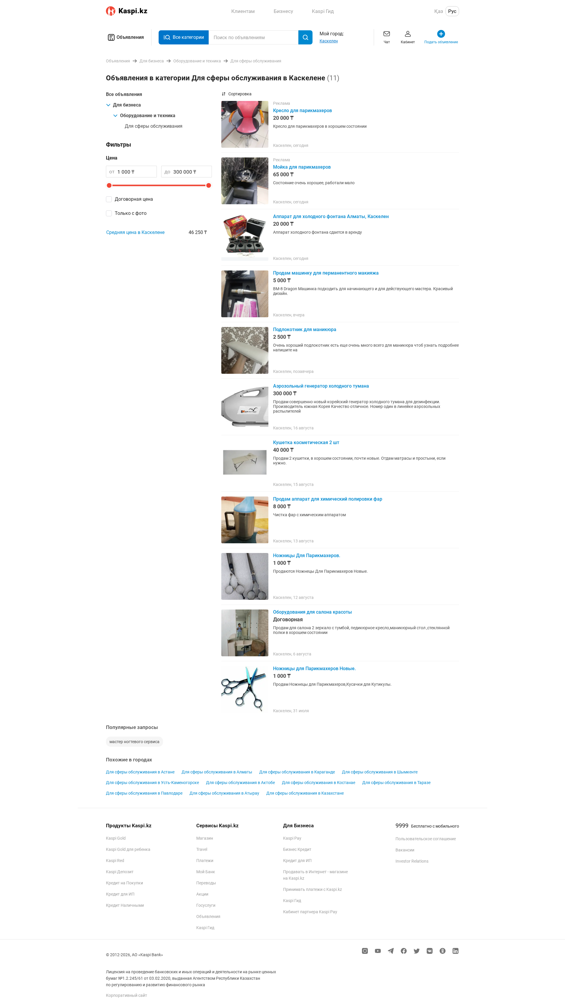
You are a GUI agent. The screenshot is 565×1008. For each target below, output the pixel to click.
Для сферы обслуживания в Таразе (396, 782)
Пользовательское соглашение (426, 838)
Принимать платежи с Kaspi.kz (312, 889)
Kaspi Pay (292, 838)
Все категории (188, 37)
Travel (201, 849)
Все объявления (124, 94)
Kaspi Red (115, 860)
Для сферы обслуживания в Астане (140, 772)
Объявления (130, 37)
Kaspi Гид (205, 927)
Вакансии (405, 850)
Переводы (206, 883)
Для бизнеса (127, 105)
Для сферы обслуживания (153, 126)
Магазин (204, 838)
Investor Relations (412, 861)
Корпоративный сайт (126, 995)
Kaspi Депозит (120, 871)
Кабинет (408, 42)
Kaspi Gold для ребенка (128, 849)
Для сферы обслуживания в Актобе (240, 782)
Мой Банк (205, 871)
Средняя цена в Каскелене (135, 232)
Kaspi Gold (116, 838)
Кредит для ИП (120, 894)
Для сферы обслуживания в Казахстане (305, 793)
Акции (202, 894)
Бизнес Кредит (297, 849)
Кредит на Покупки (124, 883)
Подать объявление (441, 42)
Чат (387, 42)
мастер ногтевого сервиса (134, 741)
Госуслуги (205, 905)
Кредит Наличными (125, 905)
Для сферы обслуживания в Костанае (318, 782)
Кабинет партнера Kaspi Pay (310, 911)
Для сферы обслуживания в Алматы (217, 772)
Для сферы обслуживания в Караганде (297, 772)
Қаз (438, 11)
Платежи (204, 860)
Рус (452, 11)
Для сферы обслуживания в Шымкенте (380, 772)
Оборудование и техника (147, 115)
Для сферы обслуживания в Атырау (224, 793)
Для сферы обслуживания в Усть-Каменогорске (152, 782)
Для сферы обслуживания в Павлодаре (144, 793)
